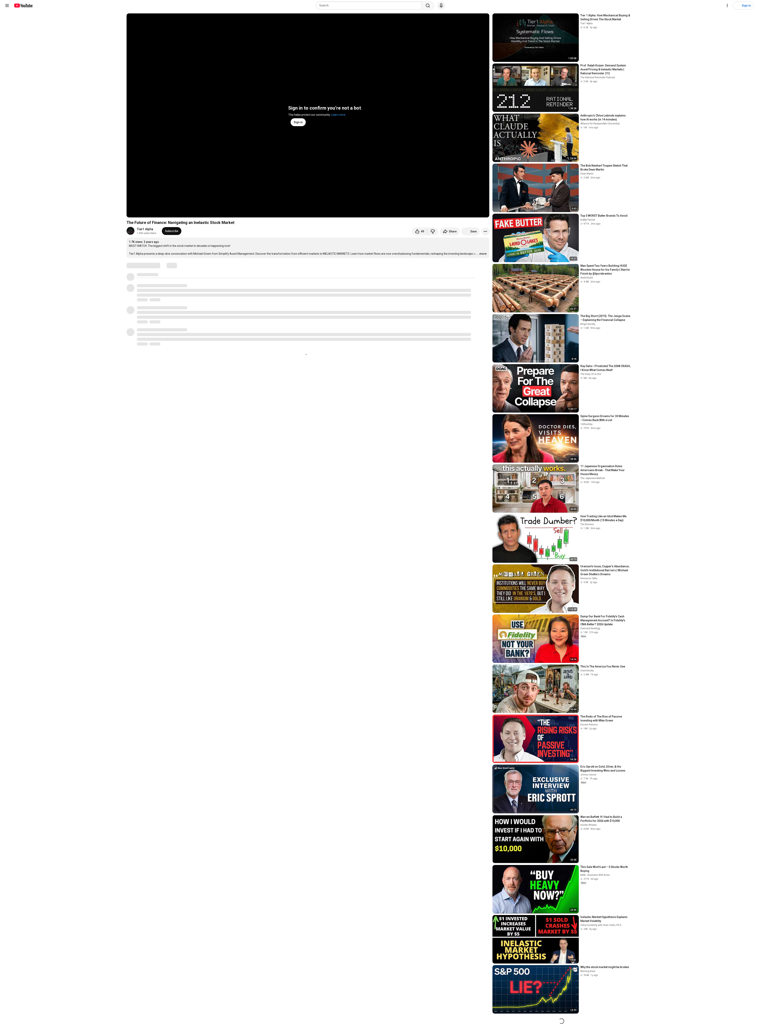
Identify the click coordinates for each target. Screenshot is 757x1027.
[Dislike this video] (432, 231)
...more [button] (482, 253)
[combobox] (370, 5)
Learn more (338, 114)
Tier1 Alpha (145, 229)
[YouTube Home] (23, 5)
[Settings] (727, 5)
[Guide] (7, 5)
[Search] (427, 5)
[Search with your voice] (441, 5)
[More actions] (485, 231)
